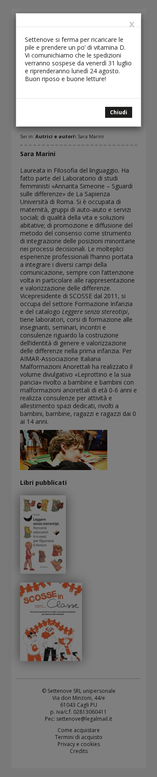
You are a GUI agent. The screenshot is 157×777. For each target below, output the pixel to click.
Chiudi (118, 112)
